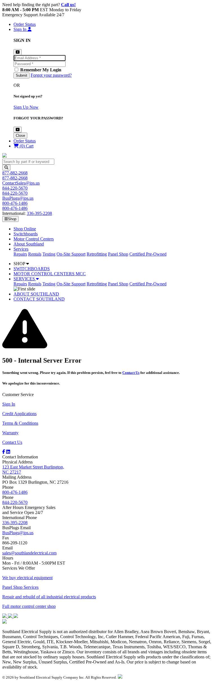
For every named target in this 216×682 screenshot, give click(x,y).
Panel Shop (118, 254)
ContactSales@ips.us (21, 183)
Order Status (25, 24)
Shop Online (25, 228)
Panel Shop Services (20, 587)
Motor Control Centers (34, 239)
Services (21, 249)
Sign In (8, 404)
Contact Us (131, 372)
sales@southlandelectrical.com (29, 553)
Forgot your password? (51, 75)
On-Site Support (71, 254)
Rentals (34, 254)
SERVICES (25, 278)
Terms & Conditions (20, 423)
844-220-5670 (15, 188)
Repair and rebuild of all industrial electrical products (49, 596)
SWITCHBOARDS (32, 268)
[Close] (18, 130)
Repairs (20, 254)
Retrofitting (97, 254)
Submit (21, 75)
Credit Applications (19, 413)
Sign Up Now (26, 107)
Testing (48, 254)
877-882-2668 (15, 173)
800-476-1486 (15, 203)
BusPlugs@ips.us (17, 198)
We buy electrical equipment (27, 577)
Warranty (10, 432)
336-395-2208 (39, 213)
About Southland (29, 244)
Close (20, 135)
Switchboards (26, 233)
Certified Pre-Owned (147, 254)
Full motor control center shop (29, 606)
